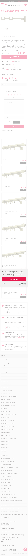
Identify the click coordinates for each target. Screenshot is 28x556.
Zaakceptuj (14, 279)
